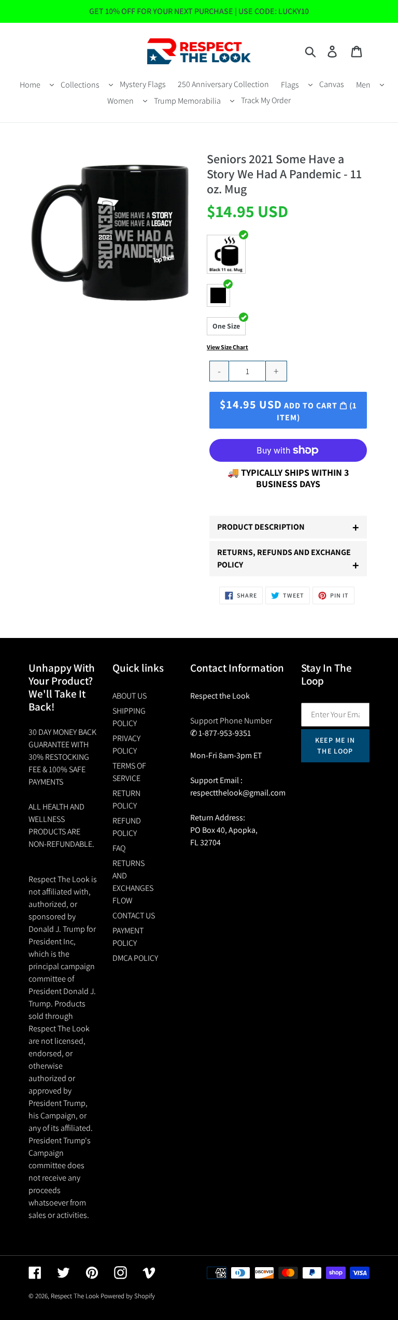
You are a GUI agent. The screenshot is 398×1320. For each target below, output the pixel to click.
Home (30, 84)
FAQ (118, 848)
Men (363, 84)
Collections (80, 84)
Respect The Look (75, 1295)
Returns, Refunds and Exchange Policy (288, 560)
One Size (226, 326)
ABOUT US (129, 695)
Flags (290, 84)
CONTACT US (133, 915)
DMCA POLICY (135, 958)
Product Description (288, 527)
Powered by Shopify (128, 1295)
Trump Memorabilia (187, 100)
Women (120, 100)
